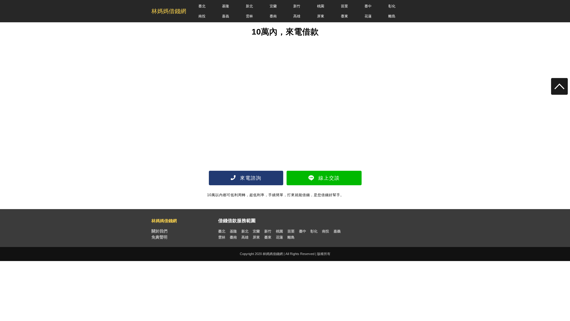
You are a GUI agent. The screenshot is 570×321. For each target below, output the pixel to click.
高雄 (296, 16)
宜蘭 (273, 6)
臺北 (202, 6)
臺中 (368, 6)
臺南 (273, 16)
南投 (202, 16)
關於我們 (159, 231)
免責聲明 (159, 237)
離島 (391, 16)
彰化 (391, 6)
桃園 (320, 6)
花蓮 (368, 16)
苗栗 (344, 6)
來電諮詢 (249, 178)
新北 (249, 6)
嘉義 (225, 16)
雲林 (249, 16)
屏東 (320, 16)
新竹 (296, 6)
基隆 (225, 6)
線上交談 (328, 178)
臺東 (344, 16)
